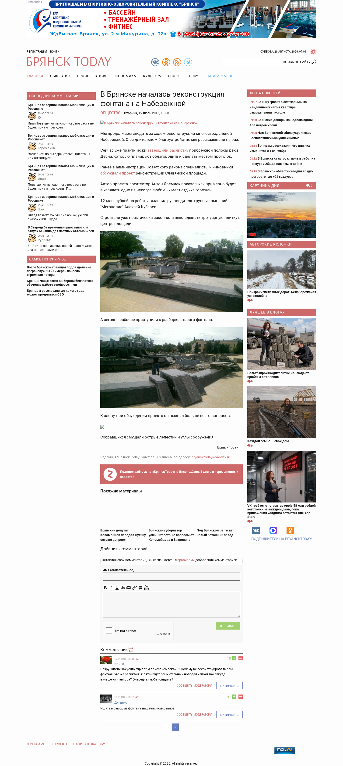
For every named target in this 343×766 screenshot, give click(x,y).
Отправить (228, 626)
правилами (186, 560)
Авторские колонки (271, 244)
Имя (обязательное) (118, 570)
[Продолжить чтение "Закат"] (281, 215)
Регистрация (37, 51)
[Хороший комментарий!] (234, 658)
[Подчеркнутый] (117, 588)
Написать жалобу (89, 744)
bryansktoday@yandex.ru (211, 457)
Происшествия (91, 76)
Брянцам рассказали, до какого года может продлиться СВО (55, 292)
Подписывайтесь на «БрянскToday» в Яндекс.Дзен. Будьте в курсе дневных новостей (179, 474)
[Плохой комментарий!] (240, 658)
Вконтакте (256, 530)
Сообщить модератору (194, 685)
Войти (55, 51)
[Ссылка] (134, 588)
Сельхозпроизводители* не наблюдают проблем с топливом (278, 375)
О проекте (59, 744)
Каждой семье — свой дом (268, 441)
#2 (137, 658)
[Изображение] (128, 588)
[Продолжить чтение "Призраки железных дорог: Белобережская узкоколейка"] (281, 269)
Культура (152, 76)
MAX (273, 530)
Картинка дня (265, 186)
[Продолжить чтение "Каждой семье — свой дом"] (281, 412)
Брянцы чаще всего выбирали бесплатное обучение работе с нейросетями (60, 282)
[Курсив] (111, 588)
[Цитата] (140, 588)
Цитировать (229, 686)
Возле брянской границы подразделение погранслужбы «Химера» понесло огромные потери (59, 271)
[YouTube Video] (146, 588)
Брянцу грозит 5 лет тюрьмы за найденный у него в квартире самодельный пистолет (278, 107)
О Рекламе (36, 744)
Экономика (124, 76)
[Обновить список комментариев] (131, 649)
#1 (137, 697)
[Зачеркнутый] (123, 588)
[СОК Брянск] (171, 19)
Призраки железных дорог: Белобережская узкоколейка (281, 294)
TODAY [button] (192, 76)
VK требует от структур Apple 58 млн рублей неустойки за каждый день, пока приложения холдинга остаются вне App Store (281, 511)
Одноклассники (290, 530)
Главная (35, 76)
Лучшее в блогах (267, 312)
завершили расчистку (167, 150)
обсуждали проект (117, 173)
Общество (60, 76)
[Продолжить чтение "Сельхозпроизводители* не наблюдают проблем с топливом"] (281, 344)
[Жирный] (105, 588)
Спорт (174, 76)
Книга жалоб (221, 76)
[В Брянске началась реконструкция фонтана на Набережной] (171, 123)
